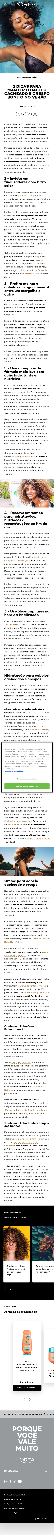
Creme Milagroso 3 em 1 (37, 993)
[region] (27, 767)
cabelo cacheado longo (38, 838)
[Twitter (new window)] (14, 1481)
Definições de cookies (27, 779)
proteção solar (25, 195)
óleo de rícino (14, 824)
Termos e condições (11, 1513)
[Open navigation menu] (49, 4)
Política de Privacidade (12, 1499)
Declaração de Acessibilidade (14, 1495)
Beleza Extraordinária (27, 77)
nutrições (8, 560)
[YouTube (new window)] (20, 1481)
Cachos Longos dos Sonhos (18, 821)
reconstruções (23, 560)
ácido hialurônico (39, 730)
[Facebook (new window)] (10, 1481)
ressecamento (32, 274)
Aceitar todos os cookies (27, 786)
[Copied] (29, 114)
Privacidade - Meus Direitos (14, 1508)
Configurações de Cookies (13, 1504)
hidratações (35, 557)
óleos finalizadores (13, 625)
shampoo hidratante (25, 456)
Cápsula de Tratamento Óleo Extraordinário (25, 1110)
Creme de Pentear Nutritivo (32, 986)
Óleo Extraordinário (21, 1062)
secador (40, 260)
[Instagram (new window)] (5, 1481)
